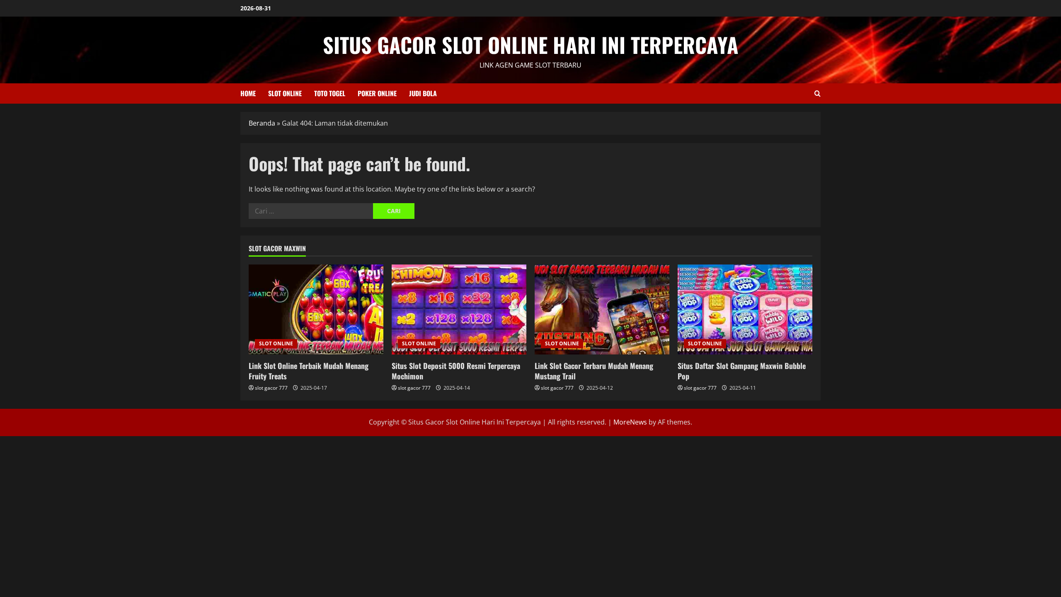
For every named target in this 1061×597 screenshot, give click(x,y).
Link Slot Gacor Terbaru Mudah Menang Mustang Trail (594, 370)
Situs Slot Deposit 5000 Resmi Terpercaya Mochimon (456, 370)
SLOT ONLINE (285, 93)
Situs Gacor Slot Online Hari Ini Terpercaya (531, 44)
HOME (248, 93)
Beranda (262, 123)
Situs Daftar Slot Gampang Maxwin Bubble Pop (742, 370)
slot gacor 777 (271, 387)
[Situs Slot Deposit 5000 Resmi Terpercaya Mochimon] (459, 309)
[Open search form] (817, 93)
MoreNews (630, 422)
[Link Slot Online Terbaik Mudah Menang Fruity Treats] (316, 309)
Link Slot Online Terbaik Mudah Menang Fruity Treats (308, 370)
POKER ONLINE (377, 93)
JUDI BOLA (423, 93)
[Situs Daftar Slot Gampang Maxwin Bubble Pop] (745, 309)
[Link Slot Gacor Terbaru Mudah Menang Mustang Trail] (602, 309)
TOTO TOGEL (329, 93)
